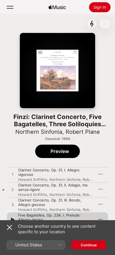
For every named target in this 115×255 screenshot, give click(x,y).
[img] (57, 7)
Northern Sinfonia (38, 131)
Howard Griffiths (32, 179)
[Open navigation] (10, 7)
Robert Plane (83, 131)
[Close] (9, 227)
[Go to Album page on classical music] (92, 24)
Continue (89, 245)
